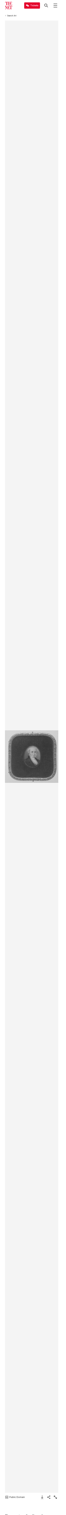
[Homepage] (8, 5)
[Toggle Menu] (55, 5)
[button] (31, 756)
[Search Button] (46, 5)
